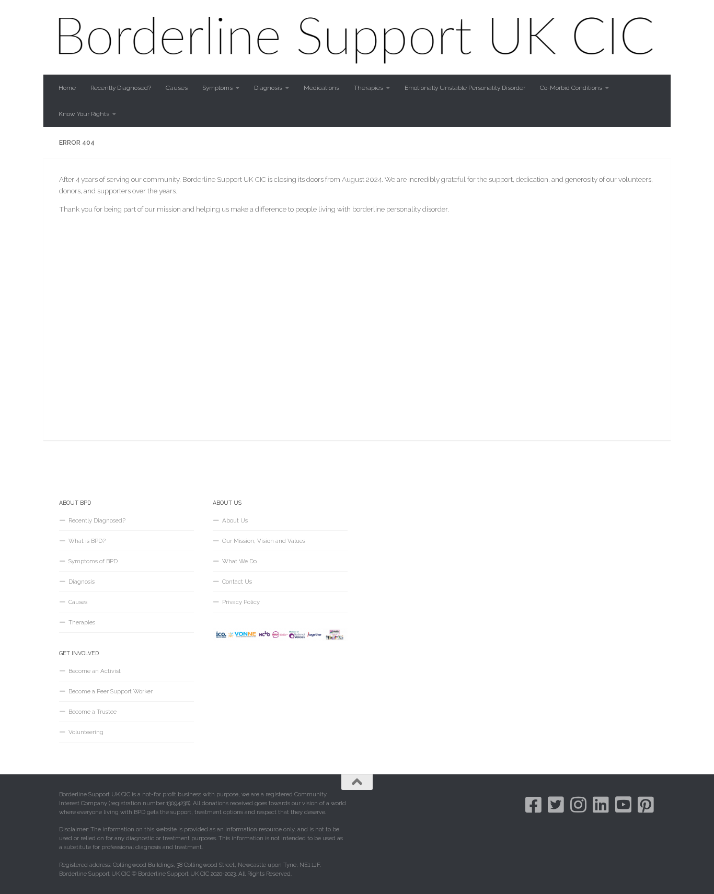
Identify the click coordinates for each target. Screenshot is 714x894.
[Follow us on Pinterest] (646, 804)
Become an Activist (94, 671)
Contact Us (237, 581)
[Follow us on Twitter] (556, 804)
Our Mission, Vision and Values (263, 540)
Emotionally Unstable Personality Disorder (465, 87)
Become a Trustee (92, 711)
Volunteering (85, 732)
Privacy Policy (241, 602)
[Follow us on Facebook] (533, 804)
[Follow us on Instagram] (578, 804)
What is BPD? (87, 540)
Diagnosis (268, 87)
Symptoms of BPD (93, 561)
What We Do (239, 561)
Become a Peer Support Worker (110, 691)
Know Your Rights (84, 114)
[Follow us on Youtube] (623, 804)
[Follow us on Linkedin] (601, 804)
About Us (235, 520)
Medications (321, 87)
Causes (177, 87)
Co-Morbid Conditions (571, 87)
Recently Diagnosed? (120, 87)
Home (67, 87)
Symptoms (217, 87)
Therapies (368, 87)
